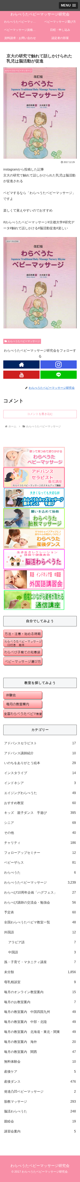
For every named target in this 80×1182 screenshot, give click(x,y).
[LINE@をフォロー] (58, 375)
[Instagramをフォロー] (58, 364)
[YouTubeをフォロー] (21, 375)
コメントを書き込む (40, 413)
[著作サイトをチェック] (21, 364)
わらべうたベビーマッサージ (24, 341)
